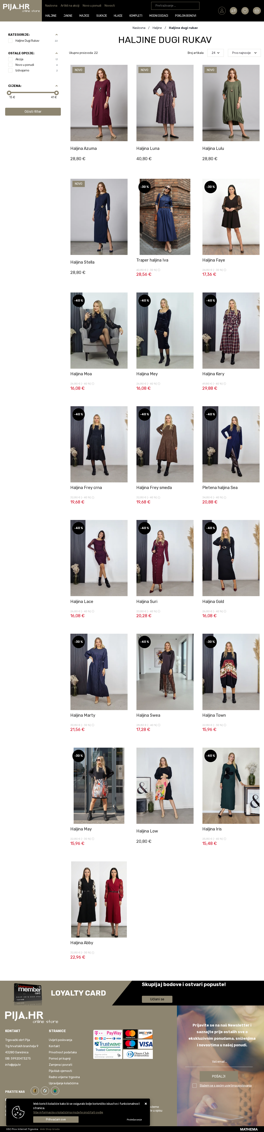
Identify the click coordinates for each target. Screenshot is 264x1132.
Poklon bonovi (185, 16)
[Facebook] (36, 1090)
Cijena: (14, 86)
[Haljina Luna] (190, 162)
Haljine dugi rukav (36, 41)
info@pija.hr (13, 1065)
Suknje (101, 16)
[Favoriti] (124, 151)
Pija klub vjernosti (60, 1071)
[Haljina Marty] (124, 731)
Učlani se (157, 999)
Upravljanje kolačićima (63, 1083)
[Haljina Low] (190, 844)
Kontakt (54, 1046)
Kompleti (136, 16)
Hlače (118, 16)
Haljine (51, 16)
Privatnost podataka (63, 1052)
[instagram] (55, 1090)
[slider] (9, 93)
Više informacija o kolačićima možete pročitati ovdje (68, 1112)
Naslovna (51, 5)
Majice (84, 16)
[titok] (46, 1090)
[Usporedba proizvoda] (124, 141)
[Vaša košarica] (257, 10)
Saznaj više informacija (157, 990)
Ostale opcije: (21, 53)
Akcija (36, 59)
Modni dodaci (158, 16)
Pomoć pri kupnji (60, 1058)
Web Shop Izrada (50, 1129)
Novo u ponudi (92, 5)
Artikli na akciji (70, 5)
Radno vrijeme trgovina (64, 1077)
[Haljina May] (124, 844)
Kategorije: (18, 35)
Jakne (68, 16)
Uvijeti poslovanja (60, 1040)
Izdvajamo (36, 70)
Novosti (110, 5)
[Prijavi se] (222, 10)
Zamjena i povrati (60, 1065)
